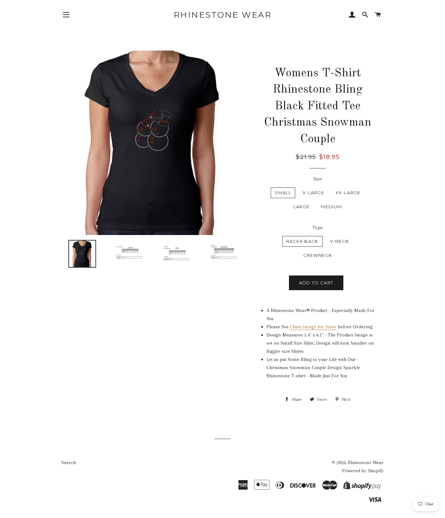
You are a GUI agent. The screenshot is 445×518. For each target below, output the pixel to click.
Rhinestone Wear (223, 15)
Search (68, 462)
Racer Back (302, 241)
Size (317, 179)
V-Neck (339, 241)
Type (317, 227)
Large (302, 206)
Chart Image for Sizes (313, 327)
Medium (331, 206)
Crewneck (317, 255)
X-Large (313, 192)
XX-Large (348, 192)
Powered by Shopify (363, 471)
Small (283, 192)
